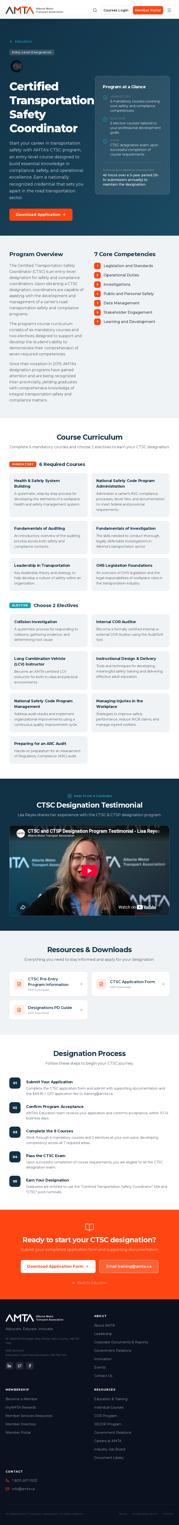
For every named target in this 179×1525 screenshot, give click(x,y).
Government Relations (112, 1350)
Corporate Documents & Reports (121, 1342)
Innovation (103, 1359)
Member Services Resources (29, 1416)
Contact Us (103, 1376)
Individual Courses (109, 1407)
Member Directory (21, 1424)
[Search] (95, 10)
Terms (123, 1513)
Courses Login (115, 10)
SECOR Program (108, 1424)
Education (23, 41)
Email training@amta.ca (128, 1266)
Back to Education (92, 1283)
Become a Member (22, 1399)
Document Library (109, 1458)
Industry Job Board (109, 1449)
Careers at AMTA (107, 1441)
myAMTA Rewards (21, 1407)
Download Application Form (55, 1266)
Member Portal (148, 10)
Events (100, 1367)
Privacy (168, 1513)
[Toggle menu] (169, 10)
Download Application (38, 214)
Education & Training (110, 1399)
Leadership (103, 1334)
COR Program (105, 1416)
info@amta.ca (23, 1489)
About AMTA (104, 1325)
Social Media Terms (145, 1513)
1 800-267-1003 (24, 1480)
